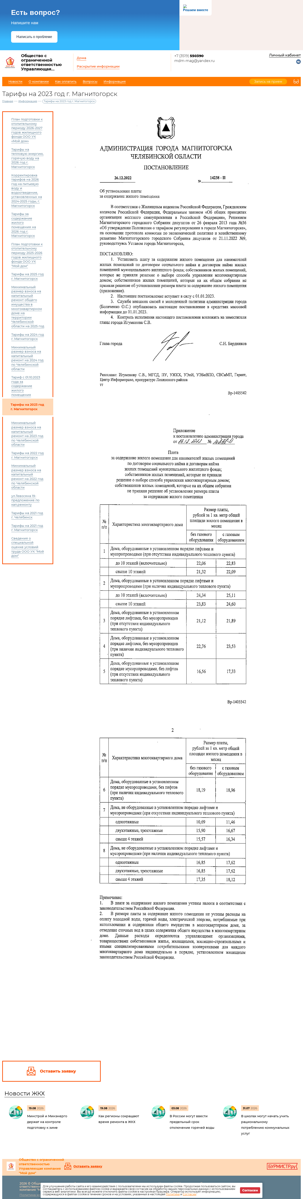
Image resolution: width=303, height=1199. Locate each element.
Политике (173, 1194)
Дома (81, 58)
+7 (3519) (189, 56)
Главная (7, 101)
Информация (27, 101)
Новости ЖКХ (24, 1093)
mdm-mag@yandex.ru (194, 61)
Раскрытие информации (98, 66)
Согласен (250, 1190)
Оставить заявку (87, 1166)
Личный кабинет (285, 55)
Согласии (189, 1194)
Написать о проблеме (34, 37)
